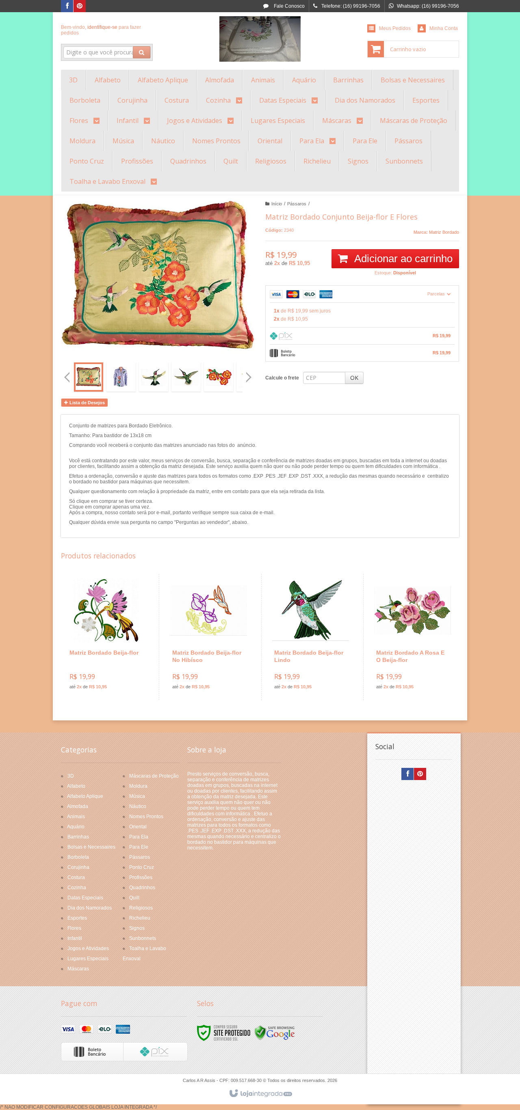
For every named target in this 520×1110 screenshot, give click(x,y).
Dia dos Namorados (89, 908)
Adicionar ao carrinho (402, 258)
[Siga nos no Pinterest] (80, 6)
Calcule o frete (282, 378)
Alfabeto (76, 786)
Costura (76, 877)
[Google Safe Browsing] (274, 1032)
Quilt (134, 898)
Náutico (137, 806)
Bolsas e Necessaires (91, 847)
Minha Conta (443, 28)
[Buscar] (141, 52)
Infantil (74, 938)
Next (250, 374)
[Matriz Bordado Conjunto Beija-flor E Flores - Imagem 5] (218, 377)
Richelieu (139, 918)
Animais (76, 816)
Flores (74, 928)
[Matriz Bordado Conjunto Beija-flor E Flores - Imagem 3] (153, 377)
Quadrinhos (142, 887)
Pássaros (296, 203)
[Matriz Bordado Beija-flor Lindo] (310, 637)
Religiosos (141, 908)
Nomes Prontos (146, 816)
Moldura (138, 786)
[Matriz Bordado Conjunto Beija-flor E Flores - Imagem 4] (186, 377)
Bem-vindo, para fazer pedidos (101, 30)
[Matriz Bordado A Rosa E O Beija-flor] (412, 637)
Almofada (77, 806)
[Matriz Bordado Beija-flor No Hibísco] (208, 637)
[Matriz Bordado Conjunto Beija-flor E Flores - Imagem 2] (121, 377)
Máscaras (78, 969)
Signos (137, 928)
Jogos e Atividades (88, 948)
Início (276, 203)
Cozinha (76, 887)
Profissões (140, 877)
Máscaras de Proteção (154, 776)
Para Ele (138, 847)
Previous (67, 377)
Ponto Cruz (141, 867)
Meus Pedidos (395, 28)
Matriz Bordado (444, 232)
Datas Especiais (85, 898)
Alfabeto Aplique (85, 796)
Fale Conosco (289, 6)
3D (70, 776)
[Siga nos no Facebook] (67, 6)
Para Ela (138, 837)
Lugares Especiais (87, 958)
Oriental (138, 827)
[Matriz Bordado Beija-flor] (106, 637)
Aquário (75, 827)
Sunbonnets (142, 938)
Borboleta (78, 857)
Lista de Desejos (86, 402)
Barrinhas (78, 837)
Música (137, 796)
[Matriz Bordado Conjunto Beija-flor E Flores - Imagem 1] (88, 377)
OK (354, 377)
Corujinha (78, 867)
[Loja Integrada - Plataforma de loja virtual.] (260, 1093)
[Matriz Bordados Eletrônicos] (260, 39)
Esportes (77, 918)
